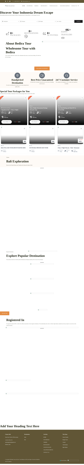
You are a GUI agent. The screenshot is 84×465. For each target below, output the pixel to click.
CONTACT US (74, 5)
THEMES (36, 5)
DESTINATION (44, 5)
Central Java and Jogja (6, 107)
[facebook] (5, 1)
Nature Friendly (65, 437)
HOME (23, 5)
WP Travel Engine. (29, 459)
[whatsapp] (9, 1)
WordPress (38, 459)
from (15, 121)
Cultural (64, 442)
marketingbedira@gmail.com (10, 442)
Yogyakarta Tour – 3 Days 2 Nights (9, 109)
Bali (31, 106)
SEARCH (78, 21)
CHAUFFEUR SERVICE (65, 5)
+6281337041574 (17, 1)
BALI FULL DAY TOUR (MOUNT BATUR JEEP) (13, 147)
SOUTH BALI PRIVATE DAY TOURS (38, 147)
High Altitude (65, 447)
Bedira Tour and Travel (15, 459)
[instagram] (7, 1)
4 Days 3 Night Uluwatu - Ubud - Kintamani (68, 147)
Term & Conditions (8, 461)
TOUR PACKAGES (53, 5)
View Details (6, 121)
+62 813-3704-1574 (8, 440)
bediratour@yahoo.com (26, 1)
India (25, 437)
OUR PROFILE (30, 5)
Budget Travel (65, 439)
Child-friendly (65, 444)
